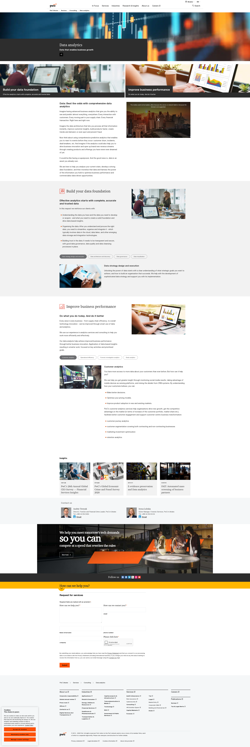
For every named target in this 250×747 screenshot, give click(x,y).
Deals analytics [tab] (130, 357)
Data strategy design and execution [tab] (73, 256)
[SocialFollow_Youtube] (139, 577)
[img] (61, 54)
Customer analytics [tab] (68, 357)
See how (65, 555)
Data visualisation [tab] (139, 256)
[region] (20, 726)
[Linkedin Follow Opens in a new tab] (74, 516)
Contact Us (112, 658)
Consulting (73, 10)
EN (198, 2)
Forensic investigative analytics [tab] (109, 357)
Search (197, 6)
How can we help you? (70, 605)
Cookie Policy (29, 725)
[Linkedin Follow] (126, 577)
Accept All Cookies (20, 729)
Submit (64, 665)
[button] (158, 120)
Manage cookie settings (20, 739)
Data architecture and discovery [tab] (100, 256)
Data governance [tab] (122, 256)
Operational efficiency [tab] (87, 357)
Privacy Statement (113, 653)
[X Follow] (132, 577)
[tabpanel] (125, 276)
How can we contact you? (115, 605)
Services (64, 10)
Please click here (111, 637)
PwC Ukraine (54, 10)
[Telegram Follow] (129, 577)
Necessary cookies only (20, 734)
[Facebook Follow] (122, 577)
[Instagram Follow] (136, 577)
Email (79, 517)
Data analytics (84, 10)
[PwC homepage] (53, 5)
